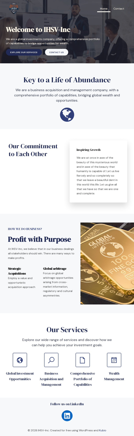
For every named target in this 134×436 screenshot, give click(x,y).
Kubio (102, 430)
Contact (118, 8)
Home (103, 8)
